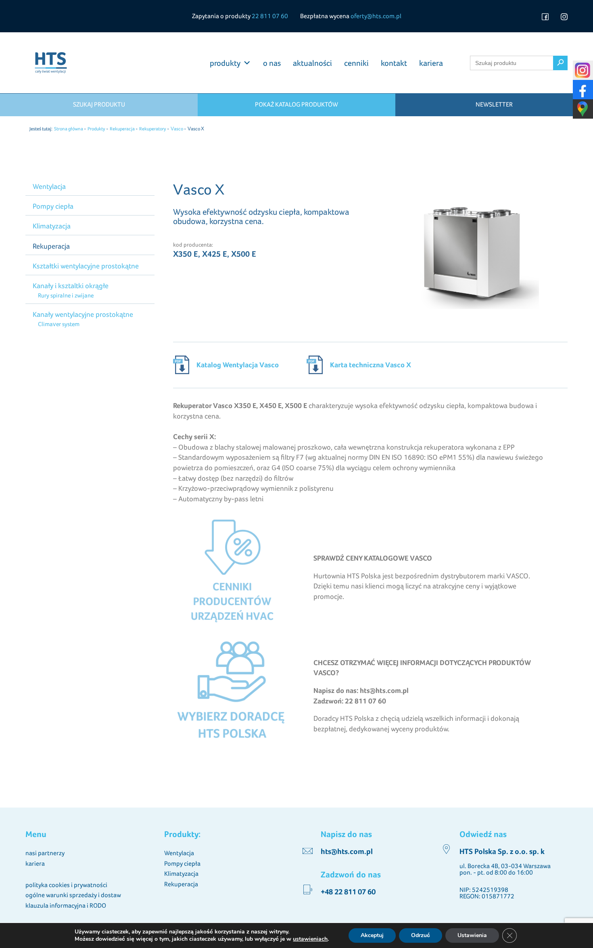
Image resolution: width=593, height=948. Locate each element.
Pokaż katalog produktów (296, 104)
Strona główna (68, 129)
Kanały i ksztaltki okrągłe (71, 285)
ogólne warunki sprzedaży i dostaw (73, 895)
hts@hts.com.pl (347, 851)
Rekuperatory (152, 129)
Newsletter (494, 104)
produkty (225, 63)
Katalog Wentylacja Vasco (237, 364)
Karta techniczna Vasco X (370, 364)
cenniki (356, 63)
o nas (272, 63)
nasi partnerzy (45, 853)
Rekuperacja (122, 129)
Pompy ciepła (53, 206)
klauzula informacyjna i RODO (65, 905)
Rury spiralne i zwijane (65, 295)
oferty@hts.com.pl (376, 16)
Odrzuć (420, 935)
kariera (431, 63)
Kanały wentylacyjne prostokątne (83, 314)
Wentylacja (49, 186)
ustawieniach (310, 939)
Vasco (177, 129)
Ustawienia (472, 935)
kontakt (394, 63)
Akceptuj (372, 935)
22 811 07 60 (270, 16)
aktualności (312, 63)
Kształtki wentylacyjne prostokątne (86, 266)
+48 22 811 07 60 (348, 892)
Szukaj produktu (99, 104)
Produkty (96, 129)
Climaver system (58, 323)
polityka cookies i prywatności (66, 885)
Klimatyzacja (52, 226)
